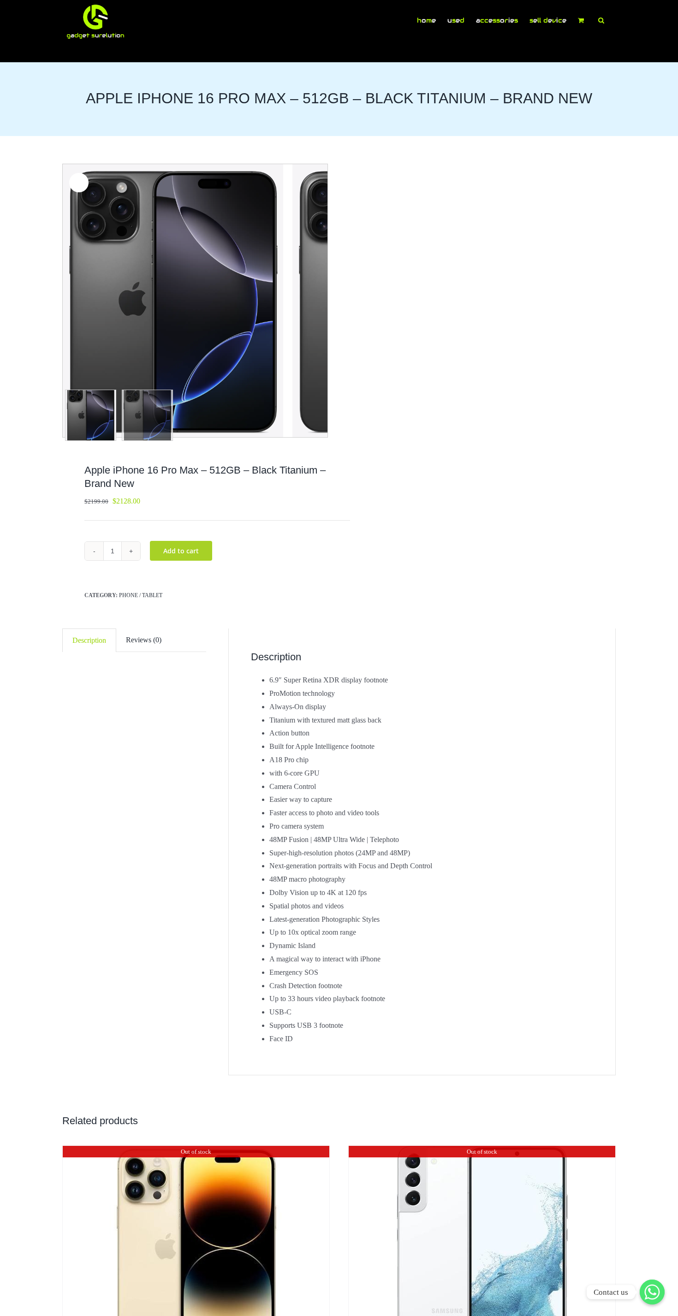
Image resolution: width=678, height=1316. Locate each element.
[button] (601, 19)
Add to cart (181, 550)
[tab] (89, 640)
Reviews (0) (143, 640)
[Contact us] (652, 1292)
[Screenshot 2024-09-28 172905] (177, 300)
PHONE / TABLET (140, 595)
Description (89, 640)
